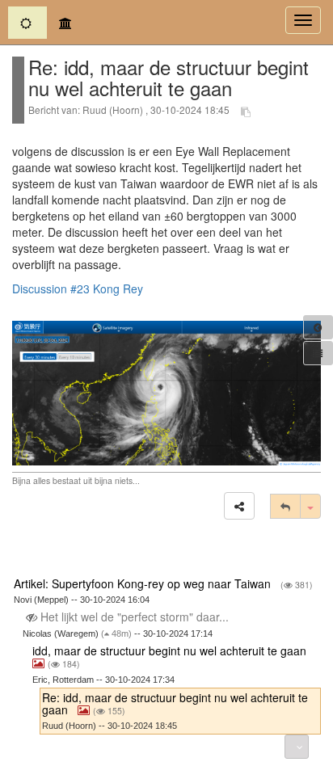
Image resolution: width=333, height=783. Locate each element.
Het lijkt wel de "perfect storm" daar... (134, 616)
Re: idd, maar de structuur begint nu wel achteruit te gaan (175, 703)
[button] (239, 506)
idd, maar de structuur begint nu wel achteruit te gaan (171, 650)
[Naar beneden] (297, 747)
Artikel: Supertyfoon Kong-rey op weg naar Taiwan (144, 583)
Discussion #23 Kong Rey (77, 288)
